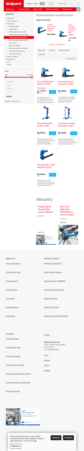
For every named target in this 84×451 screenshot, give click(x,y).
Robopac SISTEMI (50, 299)
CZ (51, 3)
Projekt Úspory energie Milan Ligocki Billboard (45, 209)
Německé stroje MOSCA (52, 264)
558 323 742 (62, 3)
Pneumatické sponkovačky (18, 37)
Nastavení (15, 446)
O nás (46, 355)
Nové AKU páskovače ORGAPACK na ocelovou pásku (67, 210)
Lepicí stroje (13, 43)
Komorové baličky (14, 45)
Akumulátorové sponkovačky (18, 34)
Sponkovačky (13, 29)
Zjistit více (41, 232)
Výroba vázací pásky (13, 264)
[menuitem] (10, 9)
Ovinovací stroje (12, 21)
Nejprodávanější (64, 50)
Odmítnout (56, 438)
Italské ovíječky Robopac (53, 272)
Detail (52, 92)
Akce (8, 62)
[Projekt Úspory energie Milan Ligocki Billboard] (46, 239)
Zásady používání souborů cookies (18, 374)
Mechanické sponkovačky (17, 32)
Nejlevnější (41, 50)
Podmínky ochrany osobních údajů (18, 383)
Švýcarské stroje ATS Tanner (54, 290)
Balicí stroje (10, 24)
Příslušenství (11, 59)
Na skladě (11, 81)
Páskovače (10, 18)
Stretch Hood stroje (15, 54)
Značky (9, 65)
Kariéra (46, 365)
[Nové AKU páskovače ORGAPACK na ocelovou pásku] (68, 234)
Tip (9, 91)
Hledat (42, 4)
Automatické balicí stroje (17, 51)
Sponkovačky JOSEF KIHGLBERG (56, 316)
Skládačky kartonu (12, 307)
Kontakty (47, 371)
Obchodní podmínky (13, 391)
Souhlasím (68, 438)
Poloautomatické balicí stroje (18, 48)
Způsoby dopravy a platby (15, 365)
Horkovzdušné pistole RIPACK (18, 40)
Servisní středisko (12, 339)
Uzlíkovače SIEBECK (51, 307)
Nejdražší (52, 50)
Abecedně (41, 54)
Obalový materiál (12, 56)
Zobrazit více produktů (56, 44)
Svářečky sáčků (14, 26)
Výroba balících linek (13, 272)
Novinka (11, 88)
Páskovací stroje (12, 281)
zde (35, 441)
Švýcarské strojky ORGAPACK (54, 281)
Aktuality (47, 360)
